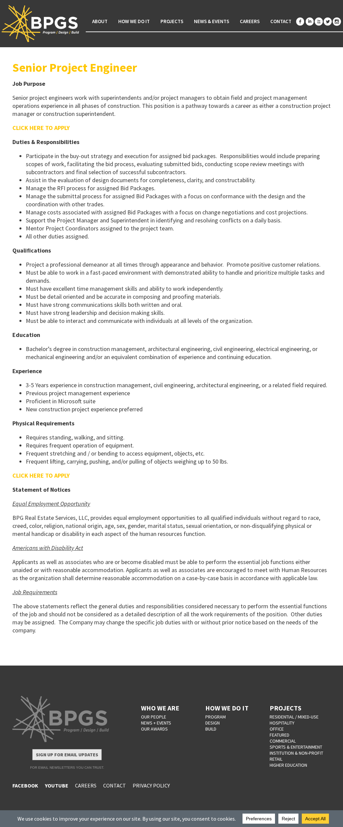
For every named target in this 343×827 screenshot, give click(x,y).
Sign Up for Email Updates (67, 755)
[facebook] (300, 21)
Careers (250, 21)
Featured (279, 735)
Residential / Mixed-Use (294, 717)
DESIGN (212, 723)
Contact (280, 21)
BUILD (210, 729)
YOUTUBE (56, 785)
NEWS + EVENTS (156, 723)
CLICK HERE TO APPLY (41, 128)
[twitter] (327, 21)
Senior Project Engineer (74, 67)
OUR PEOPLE (153, 717)
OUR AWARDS (154, 729)
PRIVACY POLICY (151, 785)
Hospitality (282, 723)
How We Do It (134, 21)
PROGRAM (215, 717)
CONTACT (114, 785)
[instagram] (336, 21)
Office (277, 729)
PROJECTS (285, 708)
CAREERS (85, 785)
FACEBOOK (25, 785)
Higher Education (288, 765)
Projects (171, 21)
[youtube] (318, 21)
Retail (276, 759)
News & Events (211, 21)
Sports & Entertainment (296, 747)
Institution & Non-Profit (296, 753)
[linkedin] (309, 21)
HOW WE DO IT (227, 708)
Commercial (283, 741)
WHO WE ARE (160, 708)
